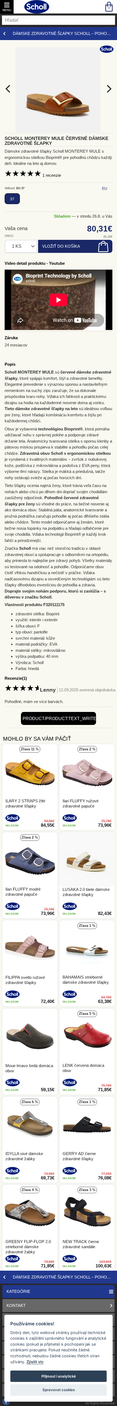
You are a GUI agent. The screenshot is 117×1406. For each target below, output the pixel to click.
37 (12, 199)
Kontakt (16, 1305)
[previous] (9, 89)
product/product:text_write (59, 718)
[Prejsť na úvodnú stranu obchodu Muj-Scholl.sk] (36, 7)
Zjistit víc (35, 1361)
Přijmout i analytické (58, 1376)
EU (104, 188)
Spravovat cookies (58, 1390)
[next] (108, 89)
